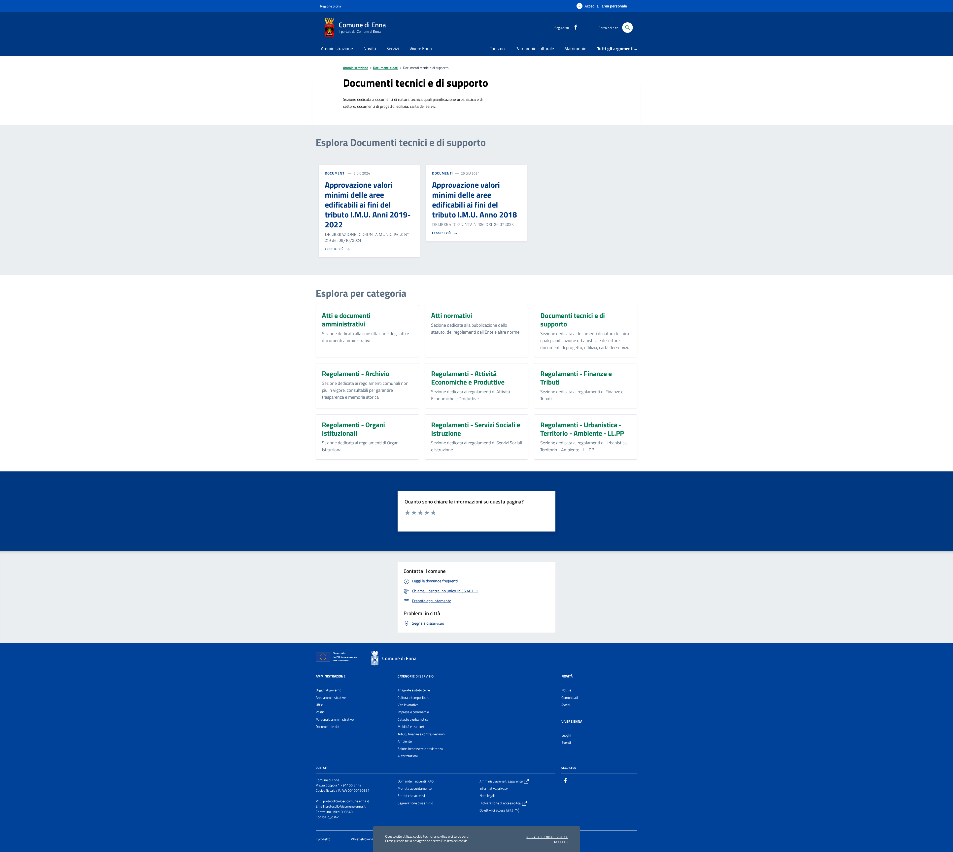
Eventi (566, 742)
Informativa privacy (493, 788)
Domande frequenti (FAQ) (416, 781)
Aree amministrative (331, 697)
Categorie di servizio (416, 676)
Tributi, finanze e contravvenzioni (421, 734)
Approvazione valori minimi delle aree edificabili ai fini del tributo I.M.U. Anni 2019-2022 (368, 204)
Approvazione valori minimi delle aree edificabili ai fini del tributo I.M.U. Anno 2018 (474, 199)
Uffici (319, 705)
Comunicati (569, 697)
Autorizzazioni (408, 756)
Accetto (561, 842)
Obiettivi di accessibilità (496, 810)
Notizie (566, 690)
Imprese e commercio (413, 712)
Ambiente (405, 741)
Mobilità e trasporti (411, 726)
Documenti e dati (385, 68)
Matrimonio (575, 48)
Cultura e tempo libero (413, 697)
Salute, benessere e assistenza (420, 748)
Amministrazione (355, 68)
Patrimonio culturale (534, 48)
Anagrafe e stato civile (414, 690)
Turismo (497, 48)
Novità (567, 676)
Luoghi (566, 735)
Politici (320, 712)
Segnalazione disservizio (415, 803)
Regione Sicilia (330, 6)
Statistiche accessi (411, 795)
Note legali (487, 795)
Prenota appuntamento (415, 788)
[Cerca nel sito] (627, 27)
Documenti (335, 173)
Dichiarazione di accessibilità (500, 803)
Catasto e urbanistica (413, 719)
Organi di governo (328, 690)
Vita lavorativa (408, 705)
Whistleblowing (362, 839)
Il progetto (323, 839)
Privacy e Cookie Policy (547, 837)
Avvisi (565, 705)
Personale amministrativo (335, 719)
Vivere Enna (571, 721)
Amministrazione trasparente (501, 781)
